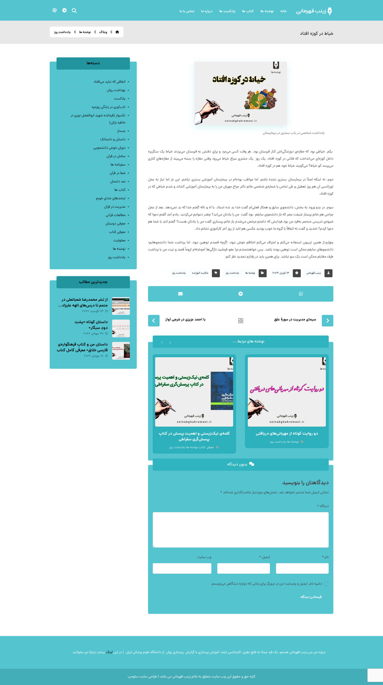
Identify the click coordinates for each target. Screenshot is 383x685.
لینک (109, 652)
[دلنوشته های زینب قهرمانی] (314, 11)
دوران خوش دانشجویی (109, 148)
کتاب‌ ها (119, 190)
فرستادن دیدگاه (311, 597)
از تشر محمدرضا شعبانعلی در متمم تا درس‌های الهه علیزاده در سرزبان (84, 305)
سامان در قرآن (116, 156)
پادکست (119, 98)
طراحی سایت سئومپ (142, 676)
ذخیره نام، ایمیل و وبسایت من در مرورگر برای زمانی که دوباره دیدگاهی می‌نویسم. (266, 584)
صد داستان (117, 181)
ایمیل (264, 557)
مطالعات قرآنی (115, 215)
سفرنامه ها (118, 165)
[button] (64, 10)
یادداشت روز (232, 273)
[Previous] (170, 342)
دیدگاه (323, 506)
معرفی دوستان (115, 223)
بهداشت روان (116, 90)
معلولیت (119, 240)
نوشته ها (250, 273)
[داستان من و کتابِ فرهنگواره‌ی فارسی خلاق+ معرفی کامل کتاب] (121, 351)
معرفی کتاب (206, 447)
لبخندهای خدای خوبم (110, 198)
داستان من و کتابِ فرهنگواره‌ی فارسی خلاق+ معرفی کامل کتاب (82, 347)
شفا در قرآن (117, 173)
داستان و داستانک (112, 139)
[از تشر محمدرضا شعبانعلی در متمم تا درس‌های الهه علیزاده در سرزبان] (121, 306)
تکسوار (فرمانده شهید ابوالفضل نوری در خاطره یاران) (97, 119)
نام (325, 557)
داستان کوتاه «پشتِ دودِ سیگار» (91, 325)
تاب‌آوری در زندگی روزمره (108, 107)
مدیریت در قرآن (114, 207)
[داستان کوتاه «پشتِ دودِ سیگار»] (121, 328)
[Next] (162, 342)
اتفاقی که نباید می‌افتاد (109, 82)
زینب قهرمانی (314, 273)
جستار (121, 131)
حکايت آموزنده (200, 273)
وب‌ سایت (204, 557)
